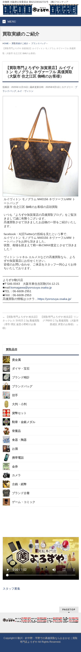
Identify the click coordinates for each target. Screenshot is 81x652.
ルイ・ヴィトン (25, 91)
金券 (15, 466)
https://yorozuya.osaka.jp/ (54, 299)
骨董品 (16, 431)
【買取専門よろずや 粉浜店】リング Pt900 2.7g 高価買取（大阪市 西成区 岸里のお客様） (59, 320)
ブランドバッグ (22, 386)
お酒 (15, 448)
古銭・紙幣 (19, 484)
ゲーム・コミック (23, 502)
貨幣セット (19, 413)
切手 (15, 395)
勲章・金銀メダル (23, 422)
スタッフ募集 (11, 588)
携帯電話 (18, 457)
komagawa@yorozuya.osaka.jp (31, 287)
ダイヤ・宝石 (20, 368)
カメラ (16, 475)
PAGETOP (68, 609)
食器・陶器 (19, 439)
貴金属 (16, 359)
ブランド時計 (20, 377)
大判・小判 (19, 404)
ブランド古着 (20, 493)
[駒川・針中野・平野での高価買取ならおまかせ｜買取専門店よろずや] (40, 10)
